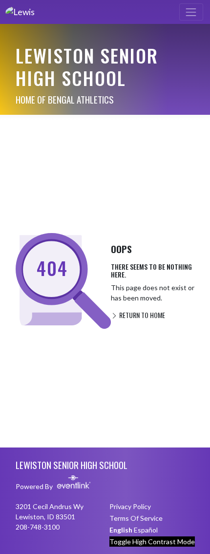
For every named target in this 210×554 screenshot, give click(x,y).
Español (146, 530)
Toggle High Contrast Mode (152, 541)
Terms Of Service (136, 518)
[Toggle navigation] (191, 12)
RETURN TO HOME (141, 315)
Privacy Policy (130, 506)
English (120, 530)
